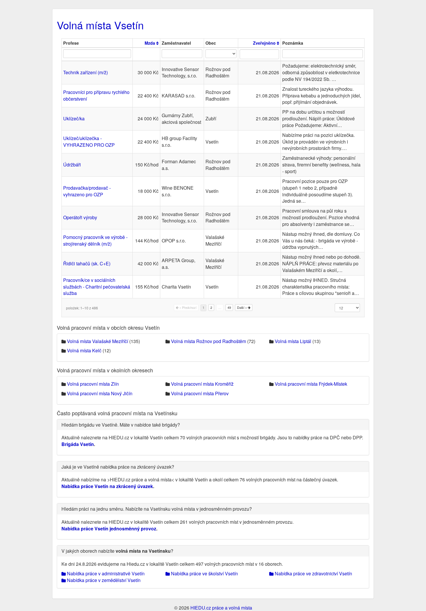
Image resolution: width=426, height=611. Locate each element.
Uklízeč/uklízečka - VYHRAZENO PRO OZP (89, 141)
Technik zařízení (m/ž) (85, 72)
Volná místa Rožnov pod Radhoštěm (208, 341)
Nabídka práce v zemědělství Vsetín (103, 580)
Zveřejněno (265, 43)
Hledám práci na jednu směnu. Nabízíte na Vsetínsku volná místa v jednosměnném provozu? (156, 508)
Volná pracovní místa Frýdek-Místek (311, 383)
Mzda (150, 43)
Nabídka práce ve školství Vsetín (204, 573)
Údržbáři (72, 164)
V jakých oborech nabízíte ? (117, 550)
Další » (242, 307)
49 (229, 307)
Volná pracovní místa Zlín (93, 383)
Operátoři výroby (80, 217)
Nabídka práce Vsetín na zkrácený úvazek (107, 486)
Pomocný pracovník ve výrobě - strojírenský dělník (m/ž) (95, 240)
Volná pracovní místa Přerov (200, 393)
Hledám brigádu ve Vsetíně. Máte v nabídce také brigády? (120, 424)
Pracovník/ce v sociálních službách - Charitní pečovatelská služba (96, 287)
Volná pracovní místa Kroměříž (202, 383)
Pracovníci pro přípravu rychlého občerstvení (96, 95)
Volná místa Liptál (293, 341)
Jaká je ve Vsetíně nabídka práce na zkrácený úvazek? (117, 466)
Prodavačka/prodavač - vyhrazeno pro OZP (87, 191)
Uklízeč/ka (74, 118)
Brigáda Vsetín (77, 444)
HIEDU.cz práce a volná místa (221, 607)
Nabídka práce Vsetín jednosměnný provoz (108, 528)
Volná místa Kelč (84, 350)
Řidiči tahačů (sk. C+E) (86, 263)
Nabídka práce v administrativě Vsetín (105, 573)
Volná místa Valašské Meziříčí (97, 341)
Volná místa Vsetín (100, 24)
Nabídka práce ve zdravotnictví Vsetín (313, 573)
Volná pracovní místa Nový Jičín (99, 393)
